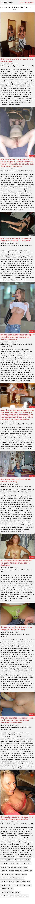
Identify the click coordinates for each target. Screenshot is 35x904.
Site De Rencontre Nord (19, 867)
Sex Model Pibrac (6, 885)
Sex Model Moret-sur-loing (9, 863)
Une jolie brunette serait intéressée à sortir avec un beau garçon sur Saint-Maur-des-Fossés (17, 720)
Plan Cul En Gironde (7, 896)
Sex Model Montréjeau (19, 874)
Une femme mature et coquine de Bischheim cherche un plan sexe (15, 239)
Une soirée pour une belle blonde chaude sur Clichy (15, 480)
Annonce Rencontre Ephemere (11, 892)
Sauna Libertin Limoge (8, 881)
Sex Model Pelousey (24, 881)
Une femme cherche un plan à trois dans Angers (16, 60)
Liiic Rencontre (6, 2)
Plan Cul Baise (5, 874)
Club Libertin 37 (6, 878)
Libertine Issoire (25, 863)
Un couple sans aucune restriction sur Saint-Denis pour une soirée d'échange (16, 562)
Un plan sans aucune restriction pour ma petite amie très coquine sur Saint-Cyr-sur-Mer (17, 337)
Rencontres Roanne (22, 896)
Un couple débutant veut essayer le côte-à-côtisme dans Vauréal (16, 818)
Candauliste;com (18, 878)
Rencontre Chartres (7, 871)
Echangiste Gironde (7, 860)
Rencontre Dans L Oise (22, 860)
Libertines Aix (5, 867)
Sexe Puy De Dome (7, 889)
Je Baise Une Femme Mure (22, 885)
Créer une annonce (27, 2)
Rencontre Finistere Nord (23, 871)
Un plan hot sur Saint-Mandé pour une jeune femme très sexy (16, 628)
